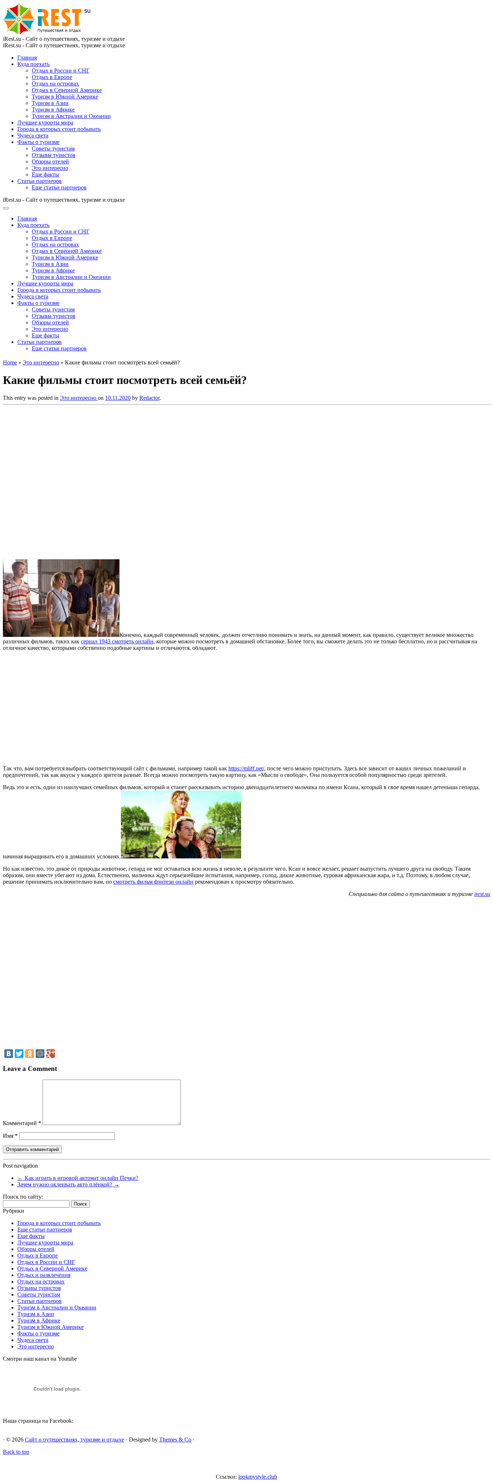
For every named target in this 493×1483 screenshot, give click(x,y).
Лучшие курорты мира (45, 122)
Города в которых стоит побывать (59, 129)
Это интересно (50, 168)
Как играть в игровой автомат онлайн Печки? (77, 1178)
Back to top (16, 1452)
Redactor (149, 398)
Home (10, 362)
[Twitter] (19, 1053)
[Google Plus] (50, 1053)
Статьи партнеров (39, 181)
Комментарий (22, 1123)
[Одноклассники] (29, 1053)
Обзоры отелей (50, 161)
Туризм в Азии (50, 103)
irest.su (482, 894)
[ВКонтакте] (8, 1053)
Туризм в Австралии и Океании (71, 116)
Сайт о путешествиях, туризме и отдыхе (74, 1439)
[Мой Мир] (40, 1053)
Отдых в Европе (52, 77)
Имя (10, 1136)
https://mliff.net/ (246, 768)
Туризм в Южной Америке (65, 96)
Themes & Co (175, 1439)
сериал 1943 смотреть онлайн (117, 641)
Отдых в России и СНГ (61, 70)
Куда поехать (33, 64)
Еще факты (45, 174)
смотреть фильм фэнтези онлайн (153, 882)
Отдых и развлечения (43, 1275)
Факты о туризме (38, 142)
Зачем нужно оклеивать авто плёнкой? (68, 1184)
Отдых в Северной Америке (67, 90)
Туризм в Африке (53, 109)
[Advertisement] (107, 480)
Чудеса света (32, 135)
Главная (27, 57)
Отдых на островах (55, 83)
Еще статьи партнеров (59, 187)
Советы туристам (53, 148)
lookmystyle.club (257, 1477)
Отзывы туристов (53, 155)
